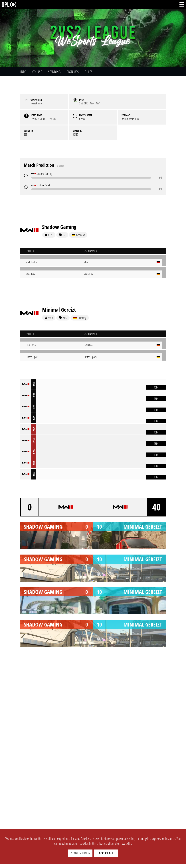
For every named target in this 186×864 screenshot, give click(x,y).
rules (88, 71)
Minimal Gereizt (59, 309)
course (37, 71)
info (23, 71)
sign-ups (73, 71)
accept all (106, 853)
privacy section (105, 843)
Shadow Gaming (59, 226)
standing (54, 71)
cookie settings (80, 853)
